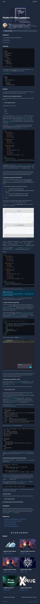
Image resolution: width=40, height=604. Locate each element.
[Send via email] (27, 533)
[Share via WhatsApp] (19, 533)
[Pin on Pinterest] (23, 533)
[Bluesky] (9, 28)
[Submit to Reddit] (17, 533)
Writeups (4, 16)
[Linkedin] (11, 28)
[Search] (33, 1)
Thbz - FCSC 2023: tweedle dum (10, 522)
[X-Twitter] (8, 28)
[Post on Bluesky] (15, 533)
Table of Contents (8, 30)
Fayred (4, 1)
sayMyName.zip (7, 42)
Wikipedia (6, 197)
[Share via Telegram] (21, 533)
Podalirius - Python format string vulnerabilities (13, 520)
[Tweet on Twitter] (13, 533)
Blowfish (36, 601)
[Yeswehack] (12, 28)
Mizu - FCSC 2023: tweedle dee (10, 524)
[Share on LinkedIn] (11, 533)
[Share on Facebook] (25, 533)
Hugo (33, 601)
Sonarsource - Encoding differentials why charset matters (15, 519)
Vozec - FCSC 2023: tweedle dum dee (11, 526)
